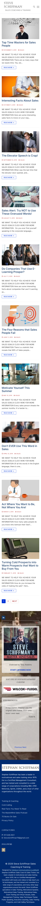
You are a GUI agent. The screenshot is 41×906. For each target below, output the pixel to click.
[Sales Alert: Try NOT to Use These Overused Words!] (20, 196)
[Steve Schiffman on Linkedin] (3, 850)
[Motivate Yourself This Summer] (20, 374)
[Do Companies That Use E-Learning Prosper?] (20, 254)
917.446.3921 (9, 835)
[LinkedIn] (3, 617)
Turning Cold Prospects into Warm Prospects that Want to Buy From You (20, 565)
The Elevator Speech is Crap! (20, 155)
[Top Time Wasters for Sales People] (20, 28)
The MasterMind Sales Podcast (14, 813)
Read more (14, 722)
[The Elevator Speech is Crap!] (20, 141)
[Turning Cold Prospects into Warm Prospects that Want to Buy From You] (20, 548)
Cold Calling (7, 805)
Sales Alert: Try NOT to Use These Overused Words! (19, 212)
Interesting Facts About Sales (20, 100)
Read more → (9, 67)
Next (14, 601)
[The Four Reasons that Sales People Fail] (20, 315)
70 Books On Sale (9, 816)
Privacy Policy (7, 820)
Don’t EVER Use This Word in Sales (19, 447)
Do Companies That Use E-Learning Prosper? (18, 270)
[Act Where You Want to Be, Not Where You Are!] (20, 490)
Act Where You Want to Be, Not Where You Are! (18, 506)
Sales (22, 50)
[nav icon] (38, 6)
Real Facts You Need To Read (14, 809)
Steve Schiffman (13, 5)
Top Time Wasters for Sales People (19, 44)
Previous (18, 747)
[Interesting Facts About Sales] (20, 86)
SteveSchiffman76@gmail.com (16, 838)
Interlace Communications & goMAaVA (25, 870)
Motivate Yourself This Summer (16, 389)
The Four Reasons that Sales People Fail (19, 331)
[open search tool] (34, 7)
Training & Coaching (10, 801)
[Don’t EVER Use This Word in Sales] (20, 432)
